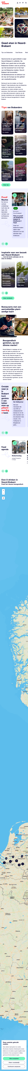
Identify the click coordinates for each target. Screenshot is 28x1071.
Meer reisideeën (7, 298)
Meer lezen (21, 285)
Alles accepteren (14, 1058)
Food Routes (19, 52)
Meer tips (6, 185)
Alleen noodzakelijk (14, 1062)
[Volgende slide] (6, 243)
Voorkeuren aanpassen (14, 1066)
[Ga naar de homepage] (5, 2)
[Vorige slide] (2, 243)
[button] (13, 857)
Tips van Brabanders (7, 52)
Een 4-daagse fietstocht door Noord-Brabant (6, 283)
